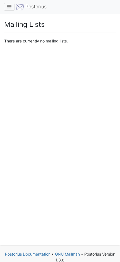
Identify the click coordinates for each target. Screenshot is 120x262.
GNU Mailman (67, 254)
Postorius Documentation (28, 254)
